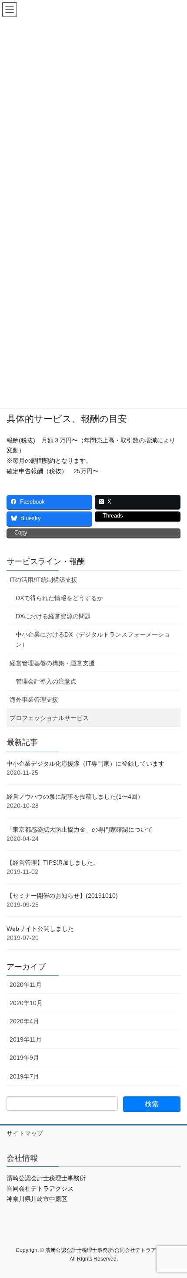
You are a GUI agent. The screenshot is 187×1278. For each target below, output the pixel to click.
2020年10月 (26, 1002)
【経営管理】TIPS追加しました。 (53, 862)
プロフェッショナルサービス (49, 717)
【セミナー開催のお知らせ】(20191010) (62, 895)
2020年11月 (26, 984)
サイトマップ (25, 1133)
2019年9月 (24, 1057)
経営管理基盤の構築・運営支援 (52, 663)
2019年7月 (24, 1076)
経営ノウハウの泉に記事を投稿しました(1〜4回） (75, 796)
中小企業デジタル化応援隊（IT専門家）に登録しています (85, 763)
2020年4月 (24, 1021)
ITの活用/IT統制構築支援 (43, 579)
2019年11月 (26, 1039)
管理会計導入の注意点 (46, 681)
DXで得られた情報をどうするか (59, 597)
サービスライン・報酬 (46, 561)
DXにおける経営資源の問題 (53, 616)
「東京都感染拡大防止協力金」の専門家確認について (80, 829)
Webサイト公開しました (40, 928)
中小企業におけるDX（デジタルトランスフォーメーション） (93, 639)
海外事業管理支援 (34, 699)
